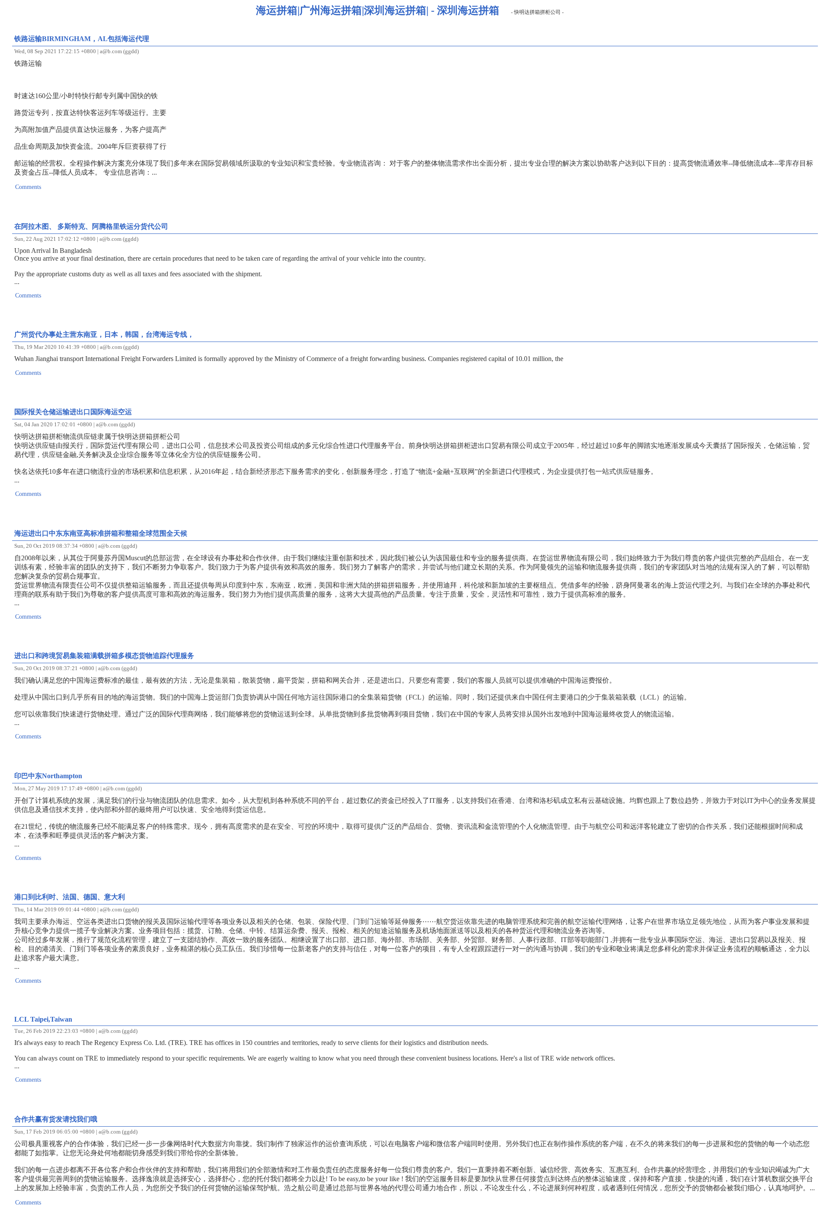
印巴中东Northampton (48, 776)
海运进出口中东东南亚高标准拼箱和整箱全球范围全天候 (100, 533)
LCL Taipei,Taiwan (43, 1019)
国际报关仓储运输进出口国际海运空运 (73, 411)
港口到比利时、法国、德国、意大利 (69, 897)
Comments (28, 186)
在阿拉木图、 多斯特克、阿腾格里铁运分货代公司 (91, 226)
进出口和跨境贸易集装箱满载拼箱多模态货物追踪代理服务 (104, 655)
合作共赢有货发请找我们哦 (55, 1119)
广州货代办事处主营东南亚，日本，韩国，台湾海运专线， (104, 334)
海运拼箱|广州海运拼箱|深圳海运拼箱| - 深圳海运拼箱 (377, 10)
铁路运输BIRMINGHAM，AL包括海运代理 (81, 38)
